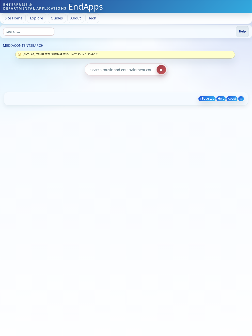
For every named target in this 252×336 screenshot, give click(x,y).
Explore (36, 17)
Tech (92, 17)
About (75, 17)
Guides (57, 17)
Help (221, 98)
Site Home (13, 17)
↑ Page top (207, 98)
